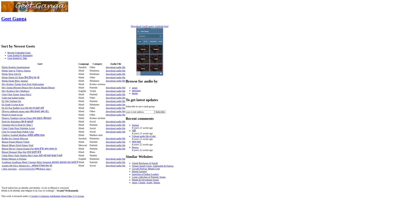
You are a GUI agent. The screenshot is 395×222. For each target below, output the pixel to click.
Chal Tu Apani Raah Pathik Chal (18, 131)
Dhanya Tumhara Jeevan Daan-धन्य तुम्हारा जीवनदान (26, 118)
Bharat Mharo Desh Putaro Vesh (17, 145)
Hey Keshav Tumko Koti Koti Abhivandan (23, 84)
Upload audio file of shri (144, 136)
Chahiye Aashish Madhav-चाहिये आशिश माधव (23, 135)
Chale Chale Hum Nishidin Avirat (18, 128)
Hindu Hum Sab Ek (11, 74)
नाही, (134, 130)
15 (30, 169)
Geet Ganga (13, 18)
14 (27, 169)
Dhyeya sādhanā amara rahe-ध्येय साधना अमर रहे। (25, 111)
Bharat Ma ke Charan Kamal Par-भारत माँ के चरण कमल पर (29, 148)
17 (34, 169)
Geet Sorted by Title (17, 58)
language (136, 90)
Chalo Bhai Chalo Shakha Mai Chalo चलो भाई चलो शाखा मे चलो (32, 155)
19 (39, 169)
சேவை (135, 147)
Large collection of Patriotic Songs (149, 177)
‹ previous (12, 169)
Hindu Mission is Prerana (14, 159)
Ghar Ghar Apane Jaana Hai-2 (16, 94)
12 (22, 169)
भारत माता (136, 141)
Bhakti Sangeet (139, 171)
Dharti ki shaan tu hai (12, 114)
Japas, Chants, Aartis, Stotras (146, 182)
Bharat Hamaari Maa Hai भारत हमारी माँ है (21, 152)
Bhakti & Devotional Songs (145, 180)
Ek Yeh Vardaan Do (11, 101)
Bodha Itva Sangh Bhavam (15, 138)
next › (43, 169)
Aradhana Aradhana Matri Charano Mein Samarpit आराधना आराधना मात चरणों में (40, 162)
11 (20, 169)
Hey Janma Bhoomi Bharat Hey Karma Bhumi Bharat (28, 87)
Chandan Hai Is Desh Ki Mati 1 (17, 125)
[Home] (34, 11)
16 (32, 169)
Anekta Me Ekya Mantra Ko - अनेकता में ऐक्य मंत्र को (27, 165)
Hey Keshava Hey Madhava (15, 91)
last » (49, 169)
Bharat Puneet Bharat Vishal (15, 142)
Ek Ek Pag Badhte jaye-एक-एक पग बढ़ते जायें (23, 108)
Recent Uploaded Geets (19, 52)
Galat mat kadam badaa (13, 98)
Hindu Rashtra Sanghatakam (16, 67)
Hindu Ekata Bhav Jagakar (15, 81)
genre (134, 87)
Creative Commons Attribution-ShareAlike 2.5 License (57, 196)
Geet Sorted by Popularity (20, 55)
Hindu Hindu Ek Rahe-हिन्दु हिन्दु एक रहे (20, 77)
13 (25, 169)
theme (135, 93)
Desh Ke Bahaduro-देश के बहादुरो (17, 121)
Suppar (135, 125)
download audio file (115, 67)
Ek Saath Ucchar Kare (13, 104)
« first (4, 169)
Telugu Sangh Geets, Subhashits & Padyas (152, 166)
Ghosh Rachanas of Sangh (145, 163)
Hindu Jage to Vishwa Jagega (16, 70)
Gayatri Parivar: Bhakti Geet (146, 168)
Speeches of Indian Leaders (145, 174)
